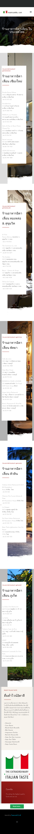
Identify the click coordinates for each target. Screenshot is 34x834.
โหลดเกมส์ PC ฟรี (16, 815)
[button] (30, 11)
